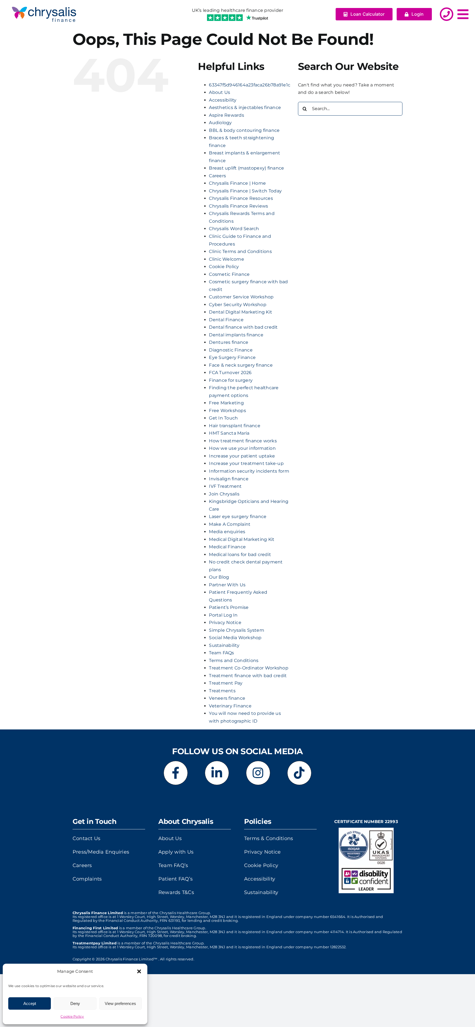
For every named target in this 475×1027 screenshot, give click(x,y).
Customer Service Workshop (241, 296)
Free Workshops (227, 410)
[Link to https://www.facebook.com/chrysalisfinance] (176, 773)
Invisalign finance (228, 478)
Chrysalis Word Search (234, 228)
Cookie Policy (72, 1016)
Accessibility (222, 100)
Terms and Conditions (233, 660)
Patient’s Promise (228, 607)
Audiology (220, 122)
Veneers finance (227, 698)
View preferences (120, 1003)
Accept (29, 1003)
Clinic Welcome (226, 259)
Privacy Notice (225, 622)
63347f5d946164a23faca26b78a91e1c (249, 85)
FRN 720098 (150, 935)
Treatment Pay (225, 683)
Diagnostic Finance (230, 350)
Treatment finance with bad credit (248, 675)
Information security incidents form (249, 471)
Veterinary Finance (230, 706)
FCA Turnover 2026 (230, 372)
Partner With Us (227, 584)
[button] (139, 971)
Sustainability (224, 645)
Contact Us (86, 838)
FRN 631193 (170, 920)
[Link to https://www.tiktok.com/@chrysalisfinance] (299, 773)
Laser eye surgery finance (237, 516)
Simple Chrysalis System (236, 630)
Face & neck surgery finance (240, 365)
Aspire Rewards (226, 115)
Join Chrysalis (224, 494)
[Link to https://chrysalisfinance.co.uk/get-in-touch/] (446, 14)
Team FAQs (221, 652)
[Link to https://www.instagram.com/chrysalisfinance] (258, 773)
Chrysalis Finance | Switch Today (245, 191)
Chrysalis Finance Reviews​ (238, 206)
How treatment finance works (243, 440)
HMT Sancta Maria (229, 433)
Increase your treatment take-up (246, 463)
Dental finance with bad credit (243, 327)
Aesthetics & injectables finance (245, 107)
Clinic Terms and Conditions (240, 251)
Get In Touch (223, 418)
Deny (75, 1003)
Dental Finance (226, 319)
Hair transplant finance (234, 425)
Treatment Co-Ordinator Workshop (248, 668)
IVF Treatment (225, 486)
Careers (217, 175)
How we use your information (242, 448)
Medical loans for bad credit (240, 554)
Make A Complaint (229, 524)
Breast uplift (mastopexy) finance (246, 168)
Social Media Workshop (235, 637)
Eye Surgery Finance (232, 357)
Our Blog (219, 577)
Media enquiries (227, 531)
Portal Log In (223, 615)
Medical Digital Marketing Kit (241, 539)
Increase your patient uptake (242, 456)
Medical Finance (227, 546)
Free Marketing (226, 402)
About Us (219, 92)
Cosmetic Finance (229, 274)
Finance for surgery (231, 380)
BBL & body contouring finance (244, 130)
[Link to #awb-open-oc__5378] (462, 14)
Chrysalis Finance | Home (237, 183)
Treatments (222, 690)
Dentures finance (228, 342)
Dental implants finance (236, 334)
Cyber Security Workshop (237, 304)
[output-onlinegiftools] (43, 4)
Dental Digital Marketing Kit (240, 312)
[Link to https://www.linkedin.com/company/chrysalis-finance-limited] (217, 773)
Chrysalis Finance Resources (241, 198)
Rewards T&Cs (176, 892)
